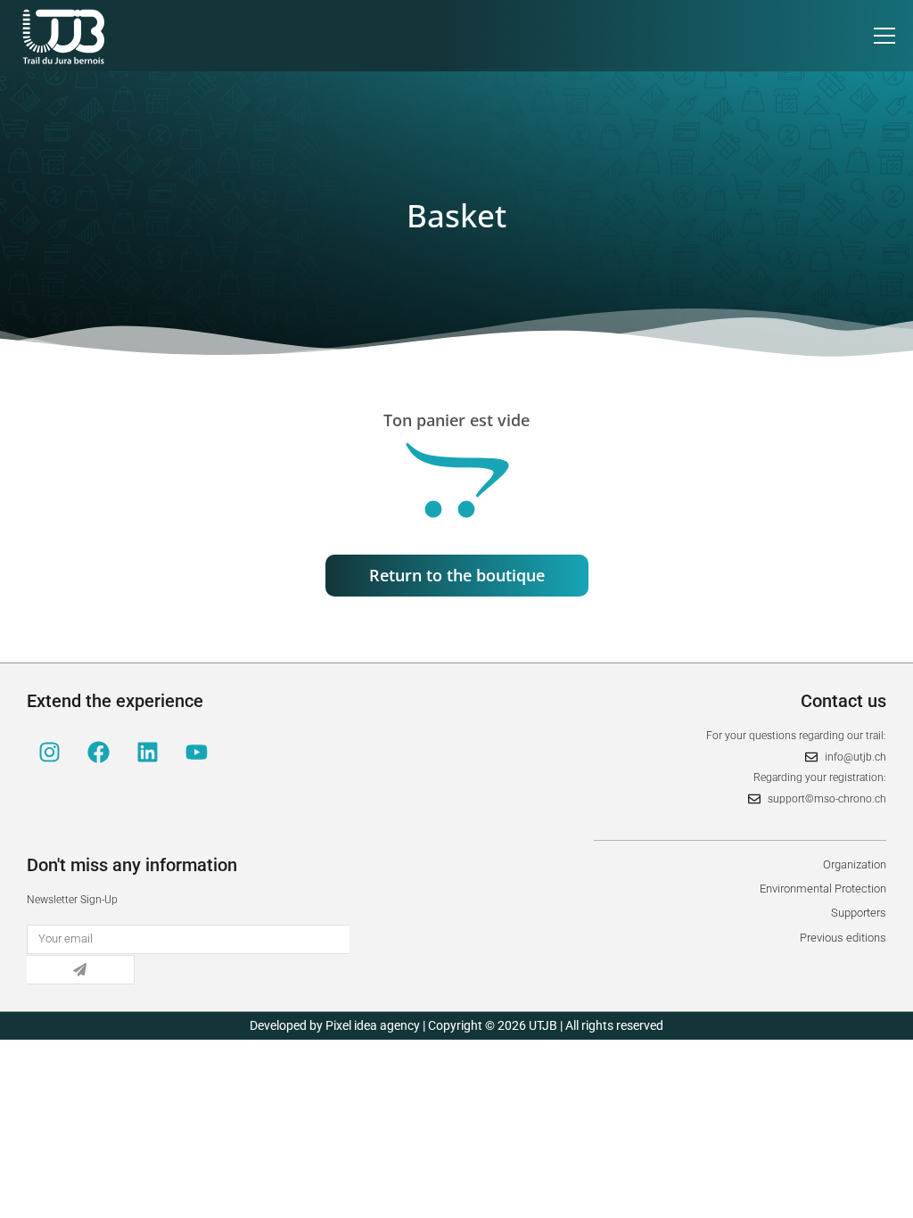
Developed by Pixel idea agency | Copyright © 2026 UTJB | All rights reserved (456, 1025)
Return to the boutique (457, 575)
